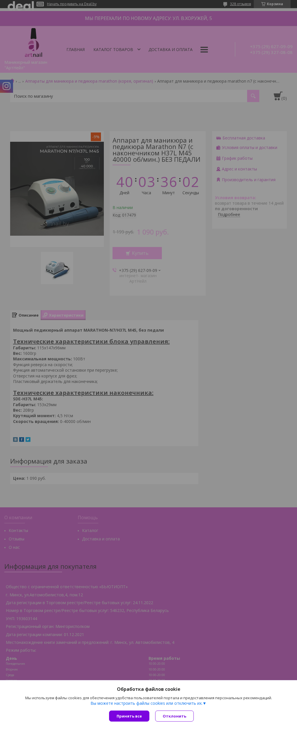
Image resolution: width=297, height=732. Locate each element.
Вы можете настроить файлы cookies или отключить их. (146, 703)
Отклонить (174, 716)
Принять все (129, 716)
